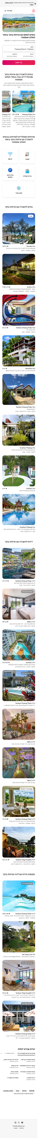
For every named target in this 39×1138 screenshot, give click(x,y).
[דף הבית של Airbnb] (33, 10)
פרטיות (22, 1128)
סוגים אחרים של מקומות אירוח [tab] (26, 1053)
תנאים (16, 1128)
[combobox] (19, 49)
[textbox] (27, 56)
